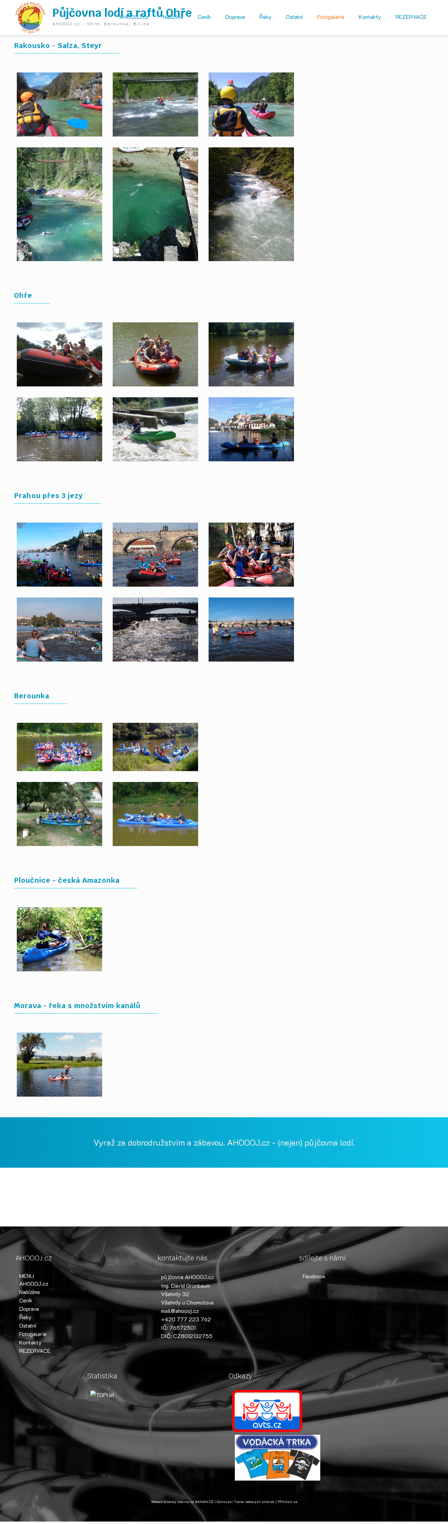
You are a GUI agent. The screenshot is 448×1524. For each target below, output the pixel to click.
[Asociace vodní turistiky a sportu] (267, 1410)
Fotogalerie (330, 16)
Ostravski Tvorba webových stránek (245, 1501)
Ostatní (294, 16)
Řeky (265, 16)
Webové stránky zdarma (170, 1501)
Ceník (204, 16)
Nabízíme (173, 16)
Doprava (235, 16)
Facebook (314, 1276)
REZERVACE (411, 16)
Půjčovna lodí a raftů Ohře (122, 13)
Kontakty (370, 16)
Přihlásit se (287, 1501)
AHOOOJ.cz (133, 16)
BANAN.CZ (204, 1501)
